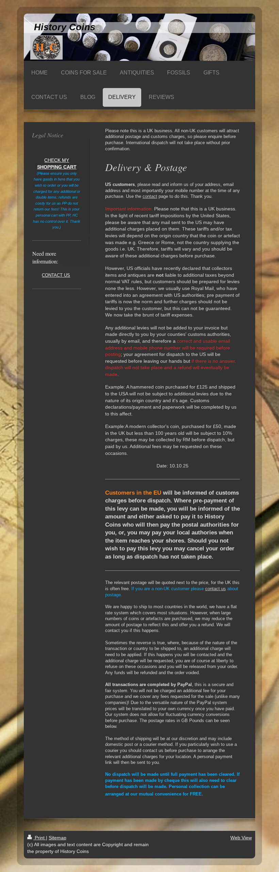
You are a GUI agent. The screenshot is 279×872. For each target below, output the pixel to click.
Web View (241, 837)
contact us (215, 588)
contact (150, 196)
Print (39, 837)
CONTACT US (56, 275)
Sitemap (57, 837)
